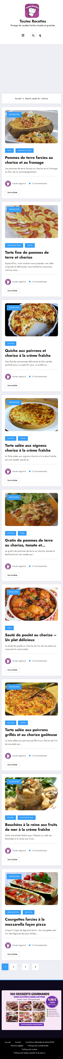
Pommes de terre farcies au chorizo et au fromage (29, 160)
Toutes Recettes (33, 21)
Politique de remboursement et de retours (29, 1053)
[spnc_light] (40, 35)
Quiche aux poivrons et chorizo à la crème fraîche (28, 353)
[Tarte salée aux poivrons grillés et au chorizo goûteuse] (31, 698)
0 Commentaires (39, 183)
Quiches (10, 343)
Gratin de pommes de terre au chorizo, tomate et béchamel (29, 543)
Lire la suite (12, 192)
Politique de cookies (29, 1049)
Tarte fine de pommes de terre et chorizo (27, 255)
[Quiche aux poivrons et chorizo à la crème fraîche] (31, 319)
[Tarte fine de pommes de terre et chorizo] (31, 221)
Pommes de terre (24, 150)
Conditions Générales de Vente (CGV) (40, 1042)
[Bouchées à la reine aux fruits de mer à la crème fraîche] (31, 793)
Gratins (10, 533)
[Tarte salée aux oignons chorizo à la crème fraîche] (31, 414)
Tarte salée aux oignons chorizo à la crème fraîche (28, 448)
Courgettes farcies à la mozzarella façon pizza (25, 922)
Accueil (7, 1042)
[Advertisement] (31, 68)
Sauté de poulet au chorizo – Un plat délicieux (31, 637)
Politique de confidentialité (38, 1045)
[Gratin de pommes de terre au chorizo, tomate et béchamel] (31, 509)
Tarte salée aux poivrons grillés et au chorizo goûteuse (31, 732)
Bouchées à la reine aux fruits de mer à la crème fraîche (31, 827)
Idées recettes (13, 912)
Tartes (29, 245)
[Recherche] (33, 35)
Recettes (28, 912)
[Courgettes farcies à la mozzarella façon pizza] (31, 888)
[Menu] (23, 35)
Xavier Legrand (19, 183)
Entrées (10, 818)
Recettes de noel (26, 818)
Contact (18, 1042)
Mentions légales (17, 1045)
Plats (9, 150)
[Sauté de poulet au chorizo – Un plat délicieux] (31, 604)
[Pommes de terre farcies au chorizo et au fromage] (31, 126)
